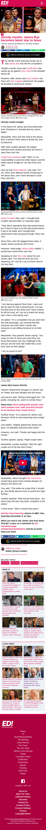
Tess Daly (22, 256)
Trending (23, 768)
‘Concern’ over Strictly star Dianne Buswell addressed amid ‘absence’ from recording (34, 610)
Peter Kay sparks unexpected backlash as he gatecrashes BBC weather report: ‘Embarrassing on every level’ (11, 588)
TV (2, 34)
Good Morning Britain (23, 737)
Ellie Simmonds (33, 478)
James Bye (14, 63)
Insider (23, 774)
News (23, 731)
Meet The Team (23, 794)
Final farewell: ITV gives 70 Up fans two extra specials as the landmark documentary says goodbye (11, 611)
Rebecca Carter (13, 46)
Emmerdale (23, 762)
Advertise (23, 800)
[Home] (4, 3)
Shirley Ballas (27, 248)
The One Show (23, 748)
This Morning (23, 740)
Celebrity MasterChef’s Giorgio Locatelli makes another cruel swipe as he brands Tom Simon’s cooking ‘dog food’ (33, 633)
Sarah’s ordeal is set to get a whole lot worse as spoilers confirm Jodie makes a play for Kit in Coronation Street (12, 661)
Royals (23, 765)
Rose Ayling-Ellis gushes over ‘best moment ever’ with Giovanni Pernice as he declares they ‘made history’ (22, 407)
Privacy (23, 811)
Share (8, 50)
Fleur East (26, 71)
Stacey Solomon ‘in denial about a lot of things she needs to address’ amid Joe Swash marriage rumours (12, 683)
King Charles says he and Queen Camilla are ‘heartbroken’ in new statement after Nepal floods (33, 683)
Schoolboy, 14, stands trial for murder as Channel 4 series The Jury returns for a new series (34, 586)
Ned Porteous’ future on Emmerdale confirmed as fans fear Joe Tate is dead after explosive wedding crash (33, 661)
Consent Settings (23, 808)
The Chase (23, 745)
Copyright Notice (23, 814)
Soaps (23, 754)
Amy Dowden (32, 78)
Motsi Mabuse (19, 170)
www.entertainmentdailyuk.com (19, 819)
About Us (23, 791)
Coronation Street (23, 757)
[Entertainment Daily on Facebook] (23, 781)
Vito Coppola (16, 81)
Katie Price (23, 771)
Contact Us (23, 802)
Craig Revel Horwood (11, 157)
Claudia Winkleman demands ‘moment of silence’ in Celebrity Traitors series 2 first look (11, 632)
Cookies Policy (23, 805)
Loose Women (23, 743)
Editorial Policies (23, 797)
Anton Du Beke (8, 218)
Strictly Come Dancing (12, 513)
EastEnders (32, 68)
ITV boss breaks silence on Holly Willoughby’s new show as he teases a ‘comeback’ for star (33, 704)
